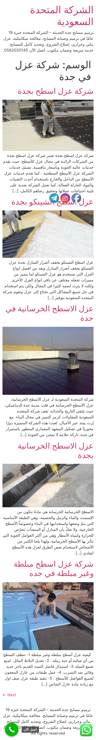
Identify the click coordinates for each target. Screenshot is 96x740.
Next (9, 694)
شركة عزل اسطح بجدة (56, 91)
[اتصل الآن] (11, 729)
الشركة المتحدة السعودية (62, 15)
